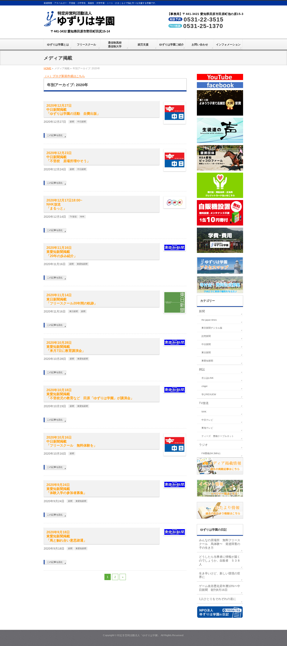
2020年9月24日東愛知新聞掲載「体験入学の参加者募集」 (66, 489)
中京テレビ (207, 420)
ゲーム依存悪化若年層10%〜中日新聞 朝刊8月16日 (219, 587)
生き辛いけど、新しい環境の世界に (219, 575)
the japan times (209, 320)
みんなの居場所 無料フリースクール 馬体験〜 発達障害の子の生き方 (219, 543)
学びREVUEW (208, 394)
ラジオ (203, 444)
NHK (82, 216)
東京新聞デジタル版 (211, 328)
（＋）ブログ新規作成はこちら (64, 76)
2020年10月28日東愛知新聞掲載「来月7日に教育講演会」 (65, 346)
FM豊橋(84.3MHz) (210, 453)
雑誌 (202, 369)
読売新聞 (206, 336)
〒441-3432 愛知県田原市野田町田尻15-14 (80, 31)
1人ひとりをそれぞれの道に (217, 599)
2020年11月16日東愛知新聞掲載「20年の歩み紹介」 (61, 252)
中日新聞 (81, 121)
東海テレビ (207, 428)
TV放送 (73, 216)
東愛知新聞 (82, 264)
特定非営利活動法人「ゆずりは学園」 (138, 635)
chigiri (204, 386)
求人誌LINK (207, 378)
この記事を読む (55, 135)
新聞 (72, 121)
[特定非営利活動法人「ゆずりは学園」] (80, 23)
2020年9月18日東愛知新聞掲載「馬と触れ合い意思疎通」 (66, 536)
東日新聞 (73, 311)
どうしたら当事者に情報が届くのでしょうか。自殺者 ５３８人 (219, 560)
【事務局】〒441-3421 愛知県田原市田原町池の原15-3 (205, 14)
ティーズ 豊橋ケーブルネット (217, 436)
